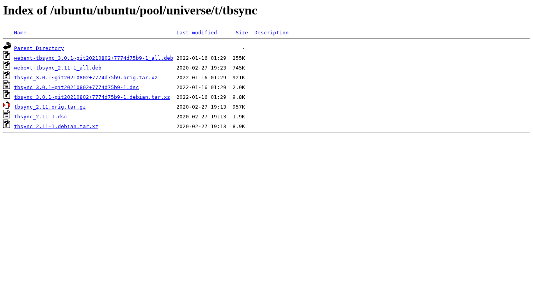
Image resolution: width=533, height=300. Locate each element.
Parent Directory (39, 48)
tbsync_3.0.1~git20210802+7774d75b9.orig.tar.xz (86, 77)
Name (20, 33)
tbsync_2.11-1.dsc (40, 117)
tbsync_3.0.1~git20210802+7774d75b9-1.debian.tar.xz (92, 97)
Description (271, 33)
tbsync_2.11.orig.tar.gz (50, 107)
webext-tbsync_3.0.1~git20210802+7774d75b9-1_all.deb (93, 58)
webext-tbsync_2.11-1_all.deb (57, 68)
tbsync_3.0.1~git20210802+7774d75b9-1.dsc (76, 87)
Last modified (196, 33)
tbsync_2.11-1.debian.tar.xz (56, 126)
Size (242, 33)
